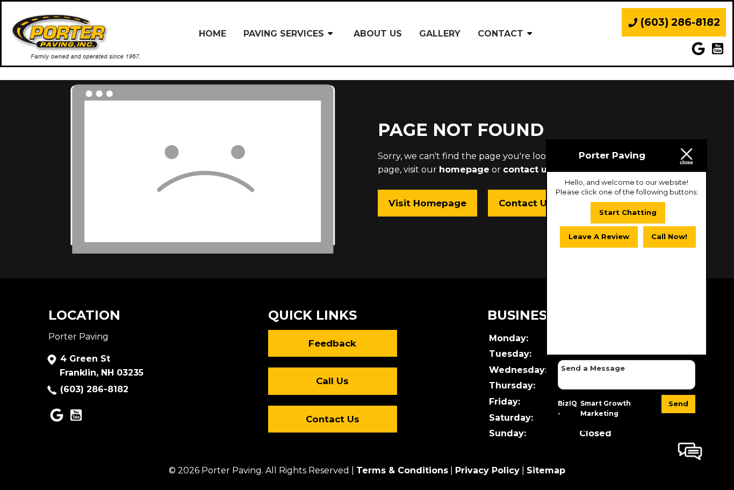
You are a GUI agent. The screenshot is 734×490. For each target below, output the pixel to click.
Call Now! (669, 237)
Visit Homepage (427, 203)
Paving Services (283, 33)
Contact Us (525, 203)
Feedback (332, 343)
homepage (464, 169)
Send (678, 403)
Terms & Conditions (402, 470)
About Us (378, 33)
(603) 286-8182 (94, 389)
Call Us (332, 381)
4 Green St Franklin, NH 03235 (101, 366)
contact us (527, 169)
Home (212, 33)
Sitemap (546, 470)
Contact (500, 33)
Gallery (439, 33)
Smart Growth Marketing (605, 408)
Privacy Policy (487, 470)
